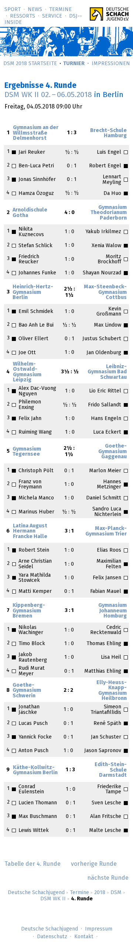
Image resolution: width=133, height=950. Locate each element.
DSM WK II (53, 898)
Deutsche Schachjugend (36, 892)
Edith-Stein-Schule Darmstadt (111, 770)
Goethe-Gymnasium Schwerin (27, 690)
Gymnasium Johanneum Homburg (112, 611)
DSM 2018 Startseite (30, 63)
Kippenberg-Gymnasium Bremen (29, 611)
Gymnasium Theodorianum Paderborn (109, 213)
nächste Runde (108, 878)
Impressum (98, 929)
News (35, 9)
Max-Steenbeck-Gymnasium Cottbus (105, 292)
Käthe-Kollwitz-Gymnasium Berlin (35, 770)
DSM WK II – (48, 95)
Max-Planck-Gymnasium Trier (106, 531)
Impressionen (111, 63)
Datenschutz (52, 936)
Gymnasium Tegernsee (27, 451)
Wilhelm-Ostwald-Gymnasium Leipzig (27, 372)
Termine (60, 9)
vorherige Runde (94, 864)
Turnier (74, 63)
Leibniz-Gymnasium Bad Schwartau (107, 372)
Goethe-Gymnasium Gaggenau (112, 451)
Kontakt (83, 936)
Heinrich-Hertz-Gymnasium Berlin (33, 292)
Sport (12, 9)
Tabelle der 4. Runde (32, 864)
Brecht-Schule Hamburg (108, 133)
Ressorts (22, 16)
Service (52, 16)
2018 (99, 892)
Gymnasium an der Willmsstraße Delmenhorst (35, 133)
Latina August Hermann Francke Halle (30, 531)
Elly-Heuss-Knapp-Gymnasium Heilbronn (111, 690)
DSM (116, 892)
